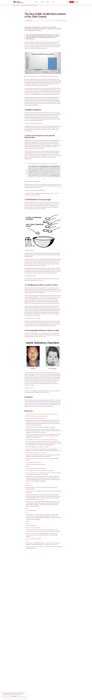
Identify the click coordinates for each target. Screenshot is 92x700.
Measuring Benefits (43, 432)
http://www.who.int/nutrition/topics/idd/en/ (35, 531)
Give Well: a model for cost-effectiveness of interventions (44, 439)
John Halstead (29, 20)
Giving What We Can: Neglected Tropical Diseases (36, 452)
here (53, 444)
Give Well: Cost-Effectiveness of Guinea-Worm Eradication (38, 472)
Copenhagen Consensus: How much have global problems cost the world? (41, 414)
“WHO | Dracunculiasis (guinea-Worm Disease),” (36, 458)
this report (41, 499)
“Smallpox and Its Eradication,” (51, 443)
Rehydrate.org (29, 485)
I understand (14, 696)
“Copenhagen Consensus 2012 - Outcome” (35, 546)
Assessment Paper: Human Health (39, 416)
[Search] (68, 2)
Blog (14, 5)
